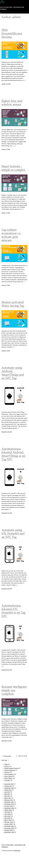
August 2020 (8, 810)
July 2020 (7, 812)
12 (24, 756)
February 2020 (8, 822)
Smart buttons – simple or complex (13, 168)
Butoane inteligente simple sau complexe (14, 690)
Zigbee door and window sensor (11, 102)
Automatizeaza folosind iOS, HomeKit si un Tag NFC (13, 611)
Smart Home (8, 776)
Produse (6, 772)
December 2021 (9, 784)
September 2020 (9, 808)
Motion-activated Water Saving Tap (12, 303)
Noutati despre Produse (11, 768)
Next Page (5, 760)
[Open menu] (1, 13)
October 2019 (8, 830)
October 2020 (8, 806)
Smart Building (8, 774)
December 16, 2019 (6, 740)
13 (26, 756)
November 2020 (9, 804)
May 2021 (7, 794)
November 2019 (9, 828)
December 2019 (9, 826)
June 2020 (7, 814)
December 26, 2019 (6, 431)
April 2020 (7, 818)
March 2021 (7, 798)
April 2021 (7, 796)
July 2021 (7, 792)
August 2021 (8, 790)
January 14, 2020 (6, 84)
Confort (6, 766)
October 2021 (8, 786)
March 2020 (8, 820)
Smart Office (8, 778)
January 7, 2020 (5, 149)
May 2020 (7, 816)
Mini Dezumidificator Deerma (11, 33)
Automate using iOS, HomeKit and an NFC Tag (13, 533)
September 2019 (9, 832)
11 (23, 756)
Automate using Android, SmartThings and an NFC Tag (12, 373)
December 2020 (9, 802)
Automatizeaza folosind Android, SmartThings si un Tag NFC (13, 454)
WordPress (17, 850)
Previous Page (6, 756)
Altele (6, 764)
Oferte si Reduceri (9, 770)
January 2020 (8, 824)
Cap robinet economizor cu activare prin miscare (11, 235)
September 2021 (9, 788)
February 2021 (8, 800)
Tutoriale (7, 780)
